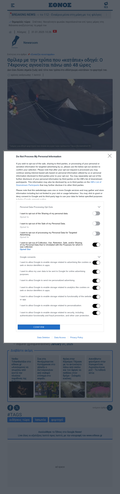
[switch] (96, 213)
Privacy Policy (76, 337)
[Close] (110, 157)
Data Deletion (43, 337)
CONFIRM (39, 327)
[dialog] (60, 247)
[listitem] (60, 206)
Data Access (60, 337)
